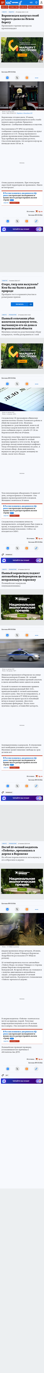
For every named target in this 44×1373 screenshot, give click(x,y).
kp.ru (40, 211)
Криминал (9, 554)
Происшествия (13, 314)
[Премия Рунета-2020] (20, 3)
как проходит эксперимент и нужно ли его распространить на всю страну (20, 196)
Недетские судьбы (36, 7)
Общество (12, 12)
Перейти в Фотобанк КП (24, 113)
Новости (5, 7)
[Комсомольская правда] (12, 2)
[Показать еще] (36, 77)
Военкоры (24, 7)
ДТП (7, 1075)
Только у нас (14, 7)
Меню (2, 2)
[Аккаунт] (41, 2)
